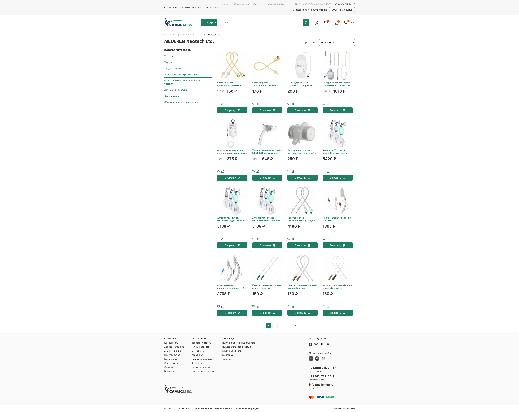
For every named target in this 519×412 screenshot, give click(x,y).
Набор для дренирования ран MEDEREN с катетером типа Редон (337, 84)
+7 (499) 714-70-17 (345, 4)
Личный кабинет (200, 346)
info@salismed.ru (275, 4)
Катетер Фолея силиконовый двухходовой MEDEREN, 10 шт (302, 219)
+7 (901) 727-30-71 (322, 376)
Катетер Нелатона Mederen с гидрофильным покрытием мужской (302, 286)
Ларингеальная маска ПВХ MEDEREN (337, 219)
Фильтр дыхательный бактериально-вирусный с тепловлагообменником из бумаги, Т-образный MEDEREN (301, 151)
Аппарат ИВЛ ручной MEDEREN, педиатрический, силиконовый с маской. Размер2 (267, 219)
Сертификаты (171, 363)
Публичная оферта (231, 350)
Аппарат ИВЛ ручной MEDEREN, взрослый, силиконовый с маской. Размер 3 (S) (335, 151)
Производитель (185, 34)
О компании (170, 7)
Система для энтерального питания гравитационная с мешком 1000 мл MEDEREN (231, 151)
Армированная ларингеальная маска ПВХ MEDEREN (231, 286)
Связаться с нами (201, 367)
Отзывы (168, 367)
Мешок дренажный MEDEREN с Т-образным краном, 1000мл (300, 84)
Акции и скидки (173, 350)
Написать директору (203, 371)
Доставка (197, 7)
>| (302, 325)
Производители (172, 355)
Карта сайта (170, 359)
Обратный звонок (341, 9)
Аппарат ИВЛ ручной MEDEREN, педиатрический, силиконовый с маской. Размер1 (232, 219)
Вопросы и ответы (201, 342)
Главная (169, 34)
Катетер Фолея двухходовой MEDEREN (229, 84)
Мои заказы (198, 350)
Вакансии (169, 371)
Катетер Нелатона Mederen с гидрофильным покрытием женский (267, 286)
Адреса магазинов (174, 346)
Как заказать (171, 342)
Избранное (197, 355)
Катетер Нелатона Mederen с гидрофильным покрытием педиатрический (337, 286)
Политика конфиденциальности (238, 342)
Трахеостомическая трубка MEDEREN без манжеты (267, 151)
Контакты (185, 7)
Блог (217, 7)
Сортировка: (309, 42)
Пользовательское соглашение (238, 346)
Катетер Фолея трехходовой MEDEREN (265, 84)
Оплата (208, 7)
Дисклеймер (228, 355)
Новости (226, 359)
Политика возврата (202, 359)
